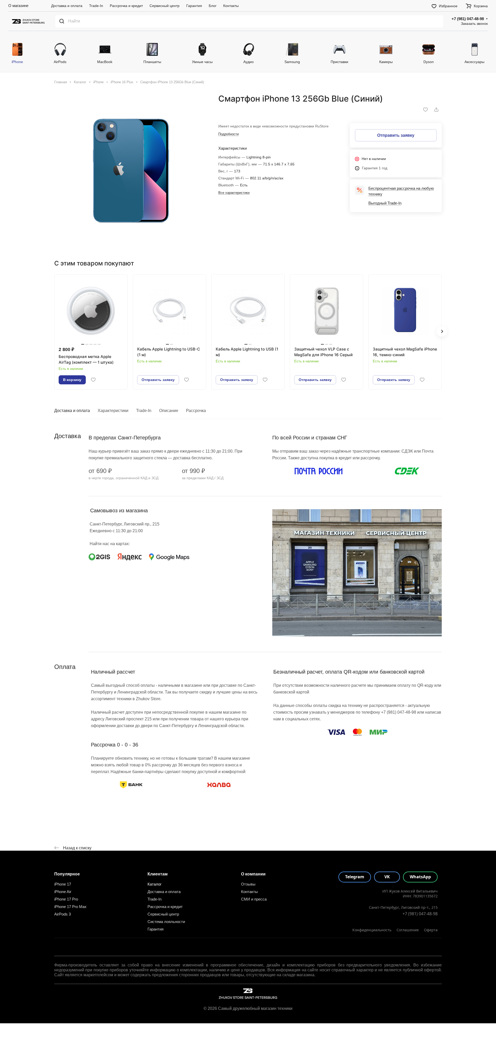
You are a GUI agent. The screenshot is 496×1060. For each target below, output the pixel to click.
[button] (442, 331)
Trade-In (143, 410)
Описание (168, 410)
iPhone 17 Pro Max (70, 906)
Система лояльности (166, 921)
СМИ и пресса (254, 899)
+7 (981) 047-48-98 (468, 19)
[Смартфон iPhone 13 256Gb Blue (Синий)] (131, 170)
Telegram (354, 877)
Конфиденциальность (371, 929)
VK (387, 877)
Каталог (154, 884)
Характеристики (113, 410)
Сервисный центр (163, 914)
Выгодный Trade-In (384, 203)
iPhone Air (62, 891)
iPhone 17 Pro (66, 899)
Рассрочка (196, 410)
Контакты (249, 891)
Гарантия (156, 929)
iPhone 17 (62, 884)
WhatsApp (420, 877)
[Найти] (61, 21)
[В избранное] (425, 109)
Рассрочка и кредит (165, 906)
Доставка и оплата (72, 410)
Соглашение (408, 929)
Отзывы (248, 884)
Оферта (431, 929)
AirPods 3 (62, 914)
